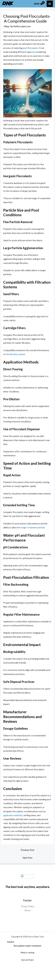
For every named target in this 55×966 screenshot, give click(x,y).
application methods (12, 815)
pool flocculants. (30, 48)
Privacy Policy (27, 906)
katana (10, 942)
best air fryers (27, 960)
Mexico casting (27, 952)
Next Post (27, 858)
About (27, 910)
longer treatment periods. (33, 527)
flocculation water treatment (27, 946)
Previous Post (27, 850)
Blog (6, 26)
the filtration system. (15, 354)
